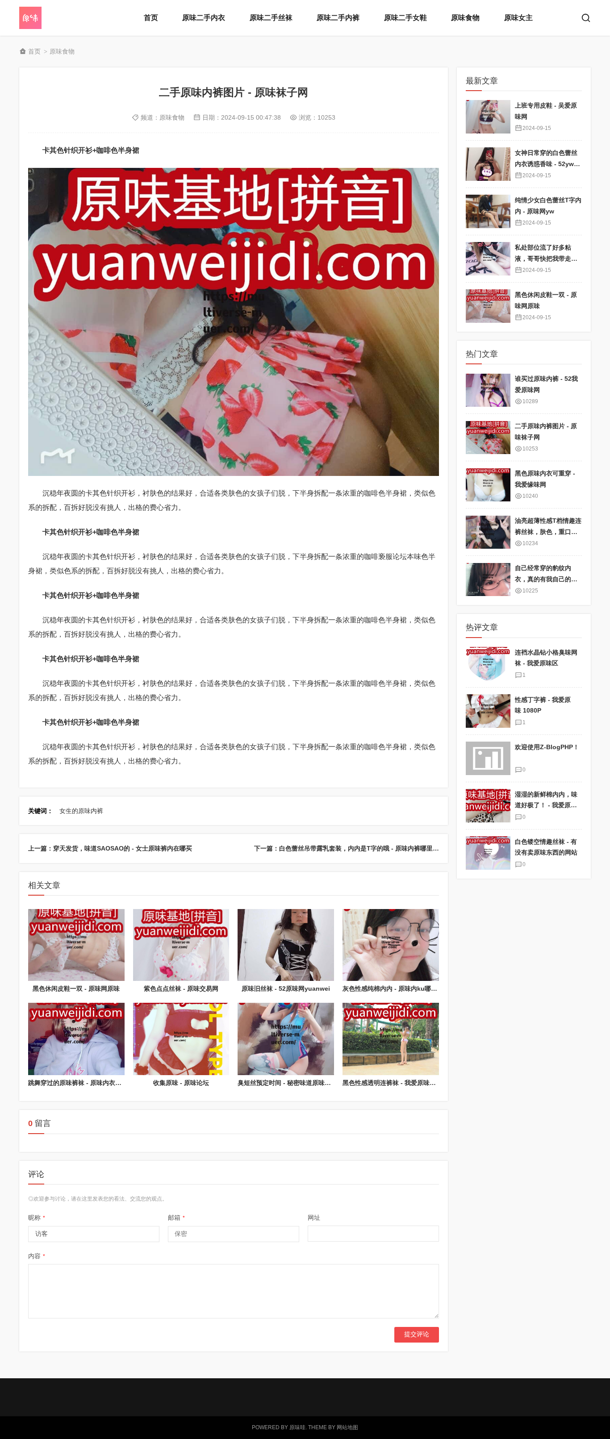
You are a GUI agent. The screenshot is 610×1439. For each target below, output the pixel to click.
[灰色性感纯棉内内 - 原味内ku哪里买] (391, 945)
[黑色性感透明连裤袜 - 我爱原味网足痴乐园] (391, 1039)
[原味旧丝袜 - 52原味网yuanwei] (286, 945)
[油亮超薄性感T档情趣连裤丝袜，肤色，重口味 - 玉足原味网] (488, 532)
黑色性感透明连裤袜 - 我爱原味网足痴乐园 (402, 1082)
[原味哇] (55, 18)
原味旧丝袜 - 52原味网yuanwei (286, 988)
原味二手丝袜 (271, 17)
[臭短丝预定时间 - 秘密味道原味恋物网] (286, 1039)
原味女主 (518, 17)
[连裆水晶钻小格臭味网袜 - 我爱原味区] (488, 663)
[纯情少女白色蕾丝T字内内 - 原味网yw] (488, 211)
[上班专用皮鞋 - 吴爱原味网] (488, 116)
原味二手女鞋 (405, 17)
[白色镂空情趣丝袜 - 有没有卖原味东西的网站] (488, 853)
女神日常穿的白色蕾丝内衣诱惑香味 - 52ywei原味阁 (547, 163)
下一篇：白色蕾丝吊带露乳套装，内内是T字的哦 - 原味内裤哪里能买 (349, 848)
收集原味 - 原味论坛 (181, 1082)
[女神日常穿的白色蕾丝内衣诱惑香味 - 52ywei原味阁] (488, 164)
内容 (36, 1256)
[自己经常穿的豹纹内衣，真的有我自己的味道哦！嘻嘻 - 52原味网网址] (488, 579)
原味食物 (465, 17)
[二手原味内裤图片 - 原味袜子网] (488, 438)
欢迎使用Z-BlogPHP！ (547, 747)
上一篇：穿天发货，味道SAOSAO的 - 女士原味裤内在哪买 (110, 848)
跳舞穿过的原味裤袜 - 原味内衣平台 (78, 1082)
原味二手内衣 (203, 17)
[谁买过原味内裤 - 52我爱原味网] (488, 390)
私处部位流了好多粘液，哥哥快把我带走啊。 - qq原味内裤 (543, 258)
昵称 (36, 1217)
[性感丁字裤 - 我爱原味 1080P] (488, 711)
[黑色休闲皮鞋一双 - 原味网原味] (76, 945)
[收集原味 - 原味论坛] (181, 1039)
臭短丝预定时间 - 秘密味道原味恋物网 (290, 1082)
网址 (314, 1217)
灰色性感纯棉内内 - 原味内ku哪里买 (393, 988)
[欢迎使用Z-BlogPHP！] (488, 758)
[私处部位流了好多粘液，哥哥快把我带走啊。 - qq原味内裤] (488, 258)
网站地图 (347, 1427)
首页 (151, 17)
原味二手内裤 (338, 17)
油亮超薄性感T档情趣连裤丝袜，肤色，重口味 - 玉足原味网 (548, 531)
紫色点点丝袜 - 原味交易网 (181, 988)
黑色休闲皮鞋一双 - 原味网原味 (76, 988)
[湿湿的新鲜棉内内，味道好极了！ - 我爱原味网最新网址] (488, 805)
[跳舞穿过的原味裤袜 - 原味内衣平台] (76, 1039)
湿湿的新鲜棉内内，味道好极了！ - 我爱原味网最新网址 (546, 805)
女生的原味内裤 (81, 810)
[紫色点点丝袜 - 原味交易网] (181, 945)
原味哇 (297, 1427)
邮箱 (176, 1217)
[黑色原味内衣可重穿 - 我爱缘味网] (488, 485)
